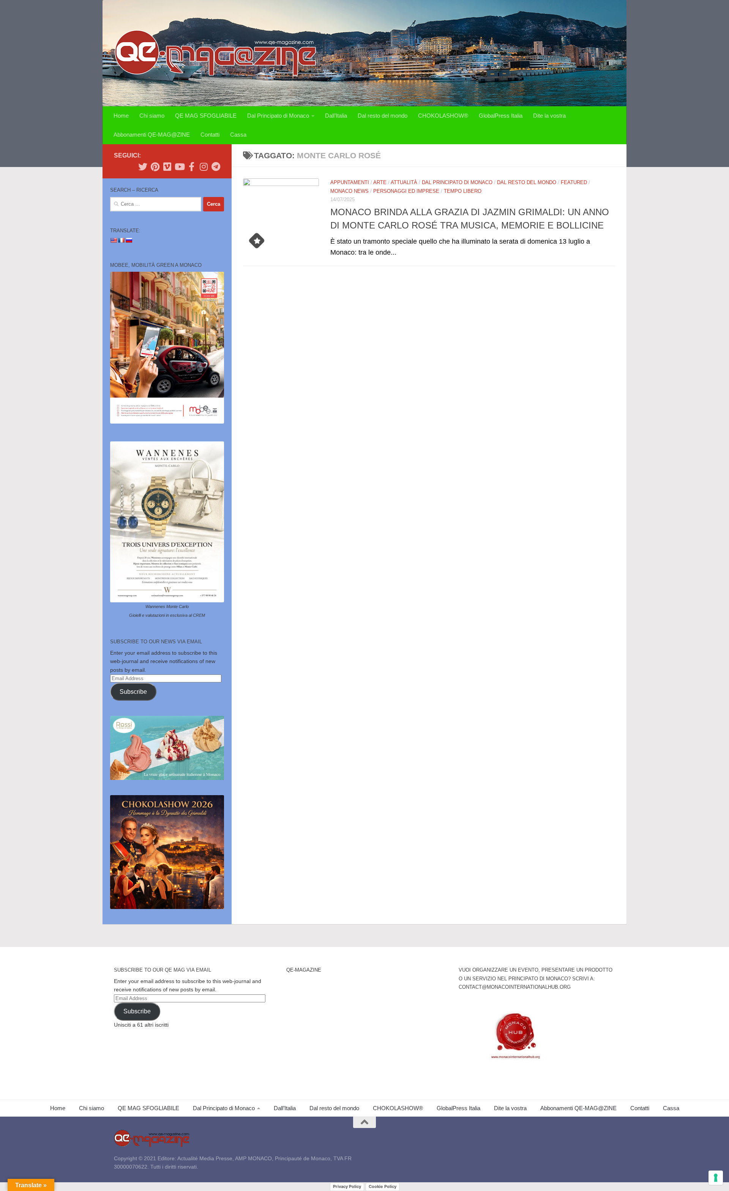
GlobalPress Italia (500, 115)
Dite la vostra (549, 115)
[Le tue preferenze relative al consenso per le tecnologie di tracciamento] (715, 1178)
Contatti (209, 134)
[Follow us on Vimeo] (167, 166)
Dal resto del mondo (382, 115)
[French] (121, 240)
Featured (574, 182)
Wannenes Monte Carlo (167, 606)
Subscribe (133, 691)
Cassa (238, 134)
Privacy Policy (347, 1186)
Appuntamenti (349, 182)
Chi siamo (151, 115)
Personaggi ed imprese (406, 191)
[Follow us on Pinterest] (154, 166)
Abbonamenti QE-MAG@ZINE (152, 134)
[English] (113, 240)
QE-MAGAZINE (303, 970)
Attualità (404, 182)
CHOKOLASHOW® (443, 115)
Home (121, 115)
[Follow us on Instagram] (203, 166)
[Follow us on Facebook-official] (191, 166)
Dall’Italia (336, 115)
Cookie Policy (382, 1186)
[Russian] (128, 240)
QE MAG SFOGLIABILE (206, 115)
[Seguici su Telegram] (215, 166)
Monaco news (349, 191)
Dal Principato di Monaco (278, 115)
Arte (380, 182)
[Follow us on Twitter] (142, 166)
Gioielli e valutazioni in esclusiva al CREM (167, 615)
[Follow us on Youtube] (179, 166)
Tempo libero (462, 191)
